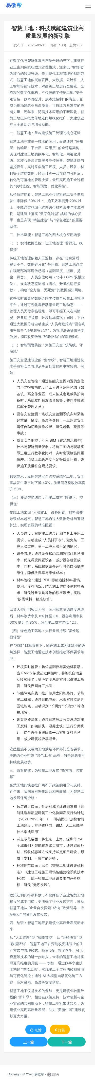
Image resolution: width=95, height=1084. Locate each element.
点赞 (38, 1029)
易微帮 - (40, 1074)
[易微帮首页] (20, 5)
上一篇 (28, 1041)
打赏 (61, 1029)
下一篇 (66, 1041)
